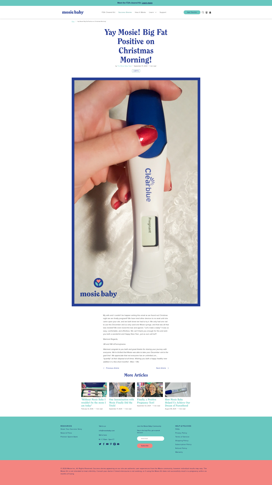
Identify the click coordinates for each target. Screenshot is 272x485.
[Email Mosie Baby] (118, 445)
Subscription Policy (183, 444)
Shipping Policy (181, 441)
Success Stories (125, 12)
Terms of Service (182, 437)
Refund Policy (181, 448)
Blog (73, 21)
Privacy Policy (181, 433)
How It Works (140, 12)
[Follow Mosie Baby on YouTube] (107, 445)
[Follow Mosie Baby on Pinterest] (111, 445)
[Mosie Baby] (72, 12)
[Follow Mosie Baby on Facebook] (103, 445)
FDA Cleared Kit (108, 12)
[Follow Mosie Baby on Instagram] (114, 445)
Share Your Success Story (71, 429)
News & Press (66, 433)
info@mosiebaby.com (107, 431)
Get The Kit (192, 12)
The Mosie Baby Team (124, 66)
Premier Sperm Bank (69, 437)
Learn (151, 12)
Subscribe (144, 446)
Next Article (161, 368)
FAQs (177, 429)
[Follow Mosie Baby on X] (100, 445)
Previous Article (112, 368)
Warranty (179, 452)
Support (163, 12)
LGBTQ (136, 71)
